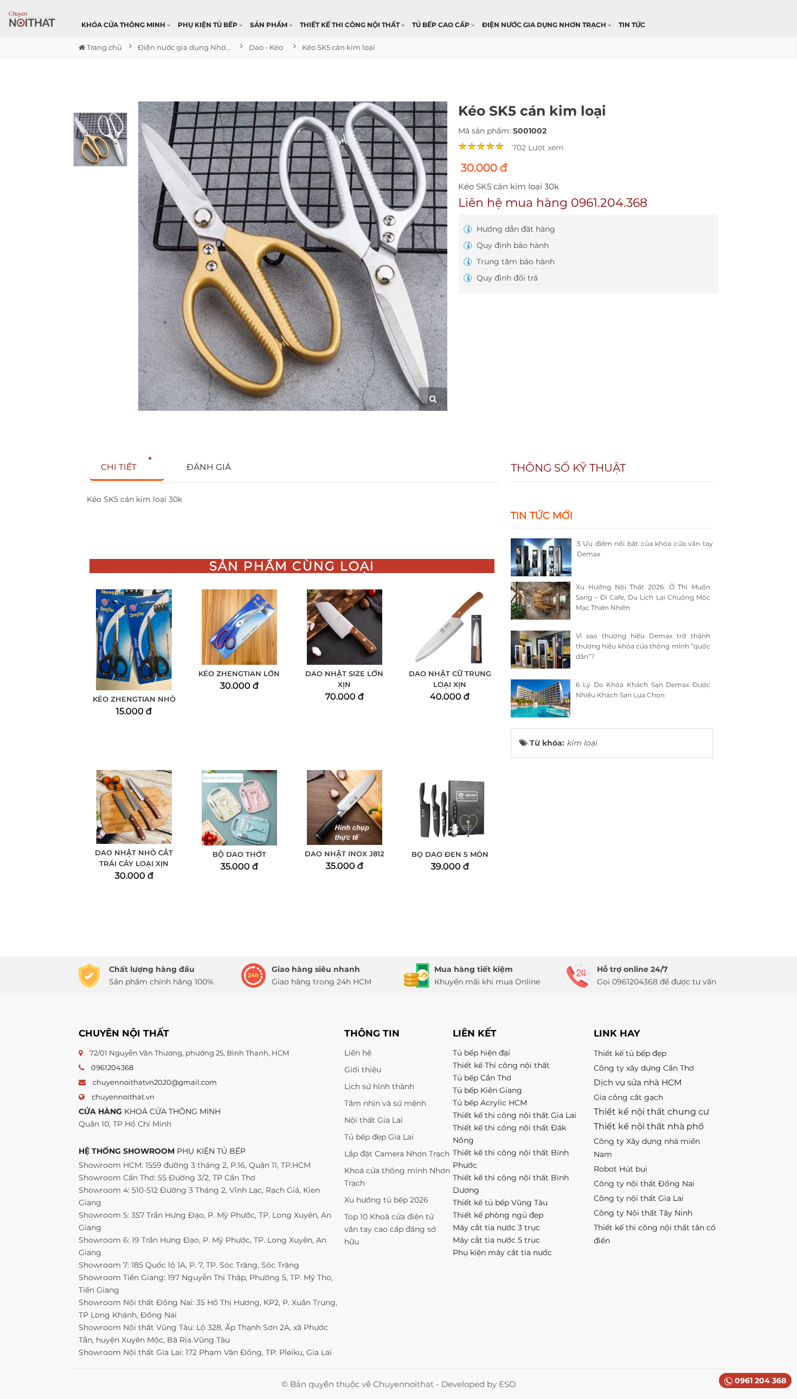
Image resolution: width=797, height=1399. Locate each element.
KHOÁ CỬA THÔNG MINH (172, 1111)
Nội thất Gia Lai (373, 1120)
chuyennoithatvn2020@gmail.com (155, 1082)
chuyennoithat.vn (123, 1096)
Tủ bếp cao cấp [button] (441, 25)
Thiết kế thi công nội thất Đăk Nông (509, 1134)
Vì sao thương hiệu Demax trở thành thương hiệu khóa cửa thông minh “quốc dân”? (643, 646)
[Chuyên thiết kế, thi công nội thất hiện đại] (32, 19)
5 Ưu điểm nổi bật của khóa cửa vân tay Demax (645, 548)
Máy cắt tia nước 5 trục (497, 1240)
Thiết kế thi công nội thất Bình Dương (511, 1184)
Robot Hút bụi (620, 1169)
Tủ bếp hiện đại (481, 1053)
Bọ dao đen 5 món (450, 854)
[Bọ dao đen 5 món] (449, 807)
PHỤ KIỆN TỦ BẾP (211, 1151)
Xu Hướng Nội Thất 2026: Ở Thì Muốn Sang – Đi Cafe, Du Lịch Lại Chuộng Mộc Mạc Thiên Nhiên (643, 597)
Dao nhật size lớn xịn (344, 679)
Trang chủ (103, 47)
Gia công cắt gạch (628, 1097)
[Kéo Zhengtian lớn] (239, 627)
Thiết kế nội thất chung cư (651, 1112)
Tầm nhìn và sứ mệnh (385, 1103)
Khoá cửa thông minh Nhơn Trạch (397, 1177)
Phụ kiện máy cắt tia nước (502, 1252)
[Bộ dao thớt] (239, 807)
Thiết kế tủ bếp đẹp (630, 1053)
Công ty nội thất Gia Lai (639, 1198)
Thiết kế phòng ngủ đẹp (498, 1215)
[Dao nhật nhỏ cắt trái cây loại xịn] (133, 807)
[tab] (127, 467)
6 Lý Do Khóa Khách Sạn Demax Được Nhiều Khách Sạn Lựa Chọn (643, 690)
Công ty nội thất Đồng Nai (644, 1183)
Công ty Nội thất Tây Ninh (643, 1213)
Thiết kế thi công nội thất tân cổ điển (655, 1234)
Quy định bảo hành (511, 245)
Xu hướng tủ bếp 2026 (386, 1200)
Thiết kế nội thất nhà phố (649, 1126)
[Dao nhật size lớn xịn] (344, 627)
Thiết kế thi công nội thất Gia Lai (514, 1115)
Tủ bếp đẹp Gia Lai (379, 1137)
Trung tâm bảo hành (514, 261)
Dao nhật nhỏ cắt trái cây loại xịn (134, 858)
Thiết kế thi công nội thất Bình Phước (511, 1159)
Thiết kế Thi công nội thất (501, 1065)
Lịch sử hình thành (379, 1086)
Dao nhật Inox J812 (344, 853)
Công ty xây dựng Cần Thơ (644, 1068)
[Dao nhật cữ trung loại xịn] (449, 627)
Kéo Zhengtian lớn (239, 673)
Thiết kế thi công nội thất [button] (350, 25)
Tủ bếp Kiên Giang (487, 1090)
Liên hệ (357, 1053)
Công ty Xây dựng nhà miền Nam (647, 1147)
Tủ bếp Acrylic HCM (490, 1103)
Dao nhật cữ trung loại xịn (450, 679)
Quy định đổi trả (506, 278)
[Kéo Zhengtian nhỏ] (133, 639)
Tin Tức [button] (632, 25)
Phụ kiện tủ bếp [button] (208, 25)
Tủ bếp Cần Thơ (482, 1078)
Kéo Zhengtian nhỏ (134, 699)
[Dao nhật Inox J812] (344, 807)
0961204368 (112, 1067)
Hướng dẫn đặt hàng (514, 229)
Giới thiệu (362, 1069)
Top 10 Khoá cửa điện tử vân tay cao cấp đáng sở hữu (390, 1229)
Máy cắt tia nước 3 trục (496, 1227)
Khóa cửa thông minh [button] (124, 25)
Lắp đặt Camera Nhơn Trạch (396, 1154)
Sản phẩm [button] (269, 25)
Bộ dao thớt (239, 854)
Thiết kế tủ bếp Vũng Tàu (500, 1202)
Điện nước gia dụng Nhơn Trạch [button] (545, 25)
